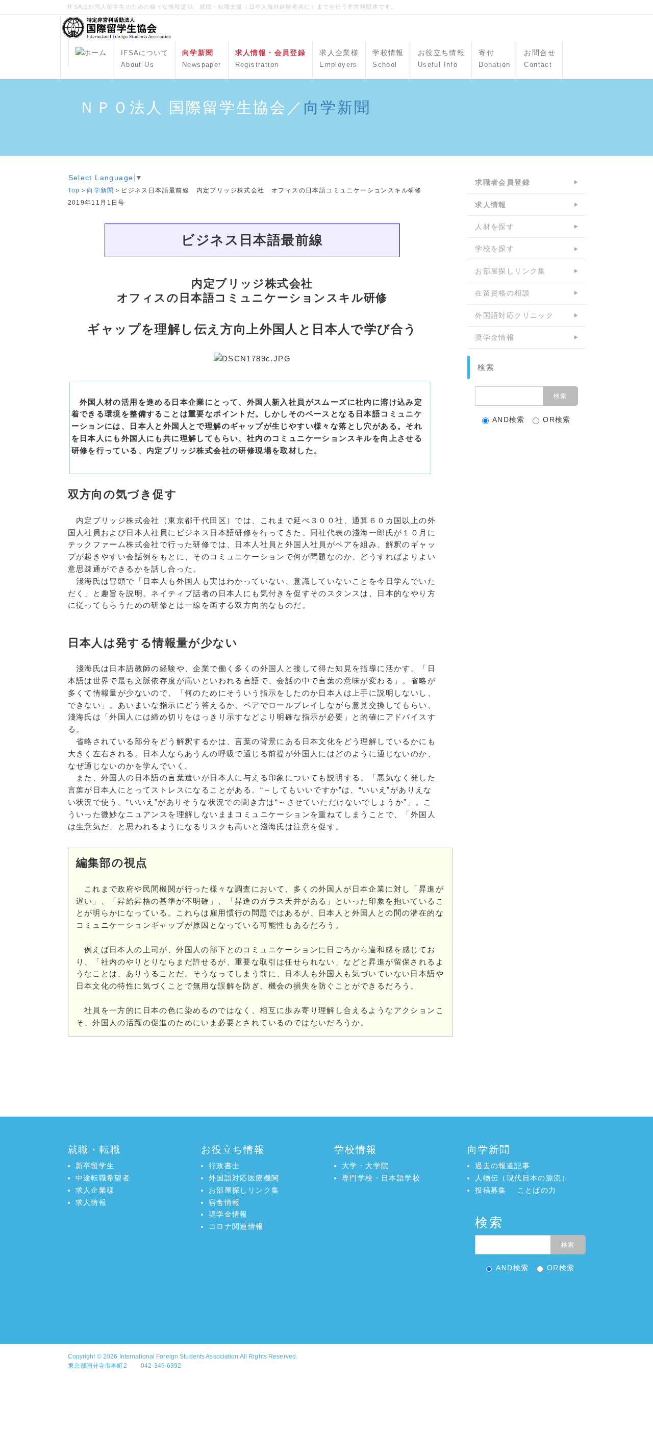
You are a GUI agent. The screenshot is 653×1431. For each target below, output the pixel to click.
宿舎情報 (224, 1202)
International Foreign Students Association (179, 1356)
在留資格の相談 (502, 293)
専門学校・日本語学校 (381, 1178)
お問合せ (540, 58)
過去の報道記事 (502, 1166)
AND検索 (508, 419)
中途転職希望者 (103, 1178)
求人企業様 (339, 58)
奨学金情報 (494, 337)
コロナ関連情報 (236, 1226)
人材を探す (494, 227)
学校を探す (494, 248)
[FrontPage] (91, 53)
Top (74, 190)
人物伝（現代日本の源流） (522, 1178)
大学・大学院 (365, 1166)
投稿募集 (491, 1190)
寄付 (494, 58)
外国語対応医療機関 (244, 1178)
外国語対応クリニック (514, 315)
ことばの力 (537, 1190)
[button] (326, 1300)
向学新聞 (337, 107)
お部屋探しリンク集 (510, 271)
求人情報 (91, 1202)
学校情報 (388, 58)
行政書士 (224, 1166)
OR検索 (557, 419)
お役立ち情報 (441, 58)
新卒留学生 (95, 1166)
